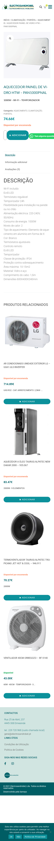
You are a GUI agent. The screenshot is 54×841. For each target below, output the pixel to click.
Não (18, 837)
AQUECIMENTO (20, 111)
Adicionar (19, 135)
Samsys (23, 792)
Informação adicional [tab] (16, 162)
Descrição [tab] (10, 155)
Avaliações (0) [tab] (12, 169)
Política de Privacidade (35, 837)
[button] (50, 6)
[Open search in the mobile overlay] (40, 7)
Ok (11, 837)
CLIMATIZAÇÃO (18, 20)
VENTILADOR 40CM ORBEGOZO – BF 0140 (26, 658)
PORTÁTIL (31, 20)
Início (7, 20)
